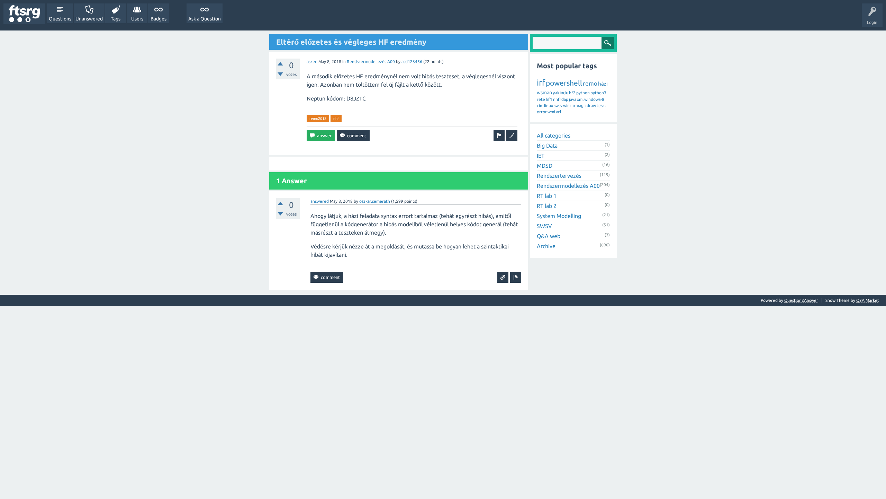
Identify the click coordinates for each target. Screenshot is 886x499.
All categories (553, 135)
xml (580, 99)
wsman (544, 92)
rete (541, 99)
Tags (115, 18)
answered (319, 201)
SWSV (544, 226)
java (572, 99)
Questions (60, 18)
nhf (336, 118)
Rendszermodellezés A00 (371, 61)
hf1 (549, 99)
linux (548, 105)
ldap (564, 99)
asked (312, 61)
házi (603, 84)
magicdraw (586, 105)
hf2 (572, 92)
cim (540, 105)
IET (540, 155)
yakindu (560, 92)
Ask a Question (204, 18)
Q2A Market (867, 300)
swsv (558, 105)
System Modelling (559, 216)
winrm (569, 105)
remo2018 (317, 118)
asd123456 (411, 61)
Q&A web (548, 236)
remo (590, 83)
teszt (601, 105)
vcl (558, 112)
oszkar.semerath (374, 201)
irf (541, 82)
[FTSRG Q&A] (24, 13)
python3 (598, 92)
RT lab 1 (547, 196)
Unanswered (89, 18)
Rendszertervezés (559, 176)
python (583, 92)
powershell (564, 83)
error (542, 112)
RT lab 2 (547, 206)
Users (137, 18)
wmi (551, 112)
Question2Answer (801, 300)
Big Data (547, 145)
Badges (158, 18)
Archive (546, 246)
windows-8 (594, 99)
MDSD (544, 166)
